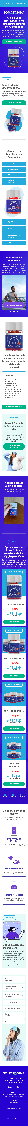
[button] (7, 79)
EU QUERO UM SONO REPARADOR (14, 446)
